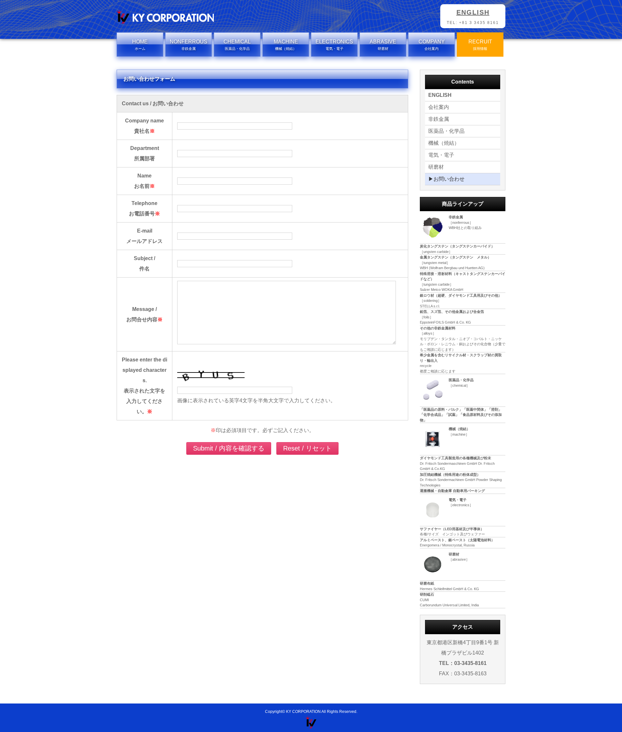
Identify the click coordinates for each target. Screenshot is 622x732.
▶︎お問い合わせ (446, 179)
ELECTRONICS (334, 45)
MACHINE (286, 45)
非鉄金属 (438, 119)
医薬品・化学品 (446, 131)
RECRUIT (480, 45)
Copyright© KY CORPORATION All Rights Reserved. (311, 711)
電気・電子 (441, 155)
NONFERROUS (188, 45)
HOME (140, 45)
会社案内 (438, 107)
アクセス (462, 627)
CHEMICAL (237, 45)
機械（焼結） (443, 143)
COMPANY (432, 45)
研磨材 (436, 167)
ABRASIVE (383, 45)
